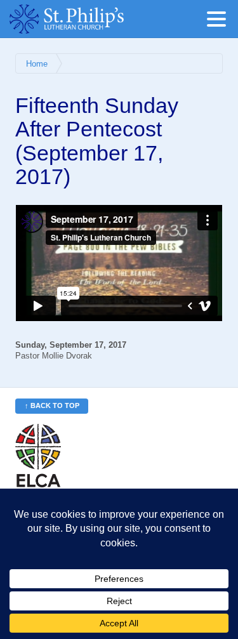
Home (37, 64)
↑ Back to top (52, 405)
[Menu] (219, 21)
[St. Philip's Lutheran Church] (86, 19)
